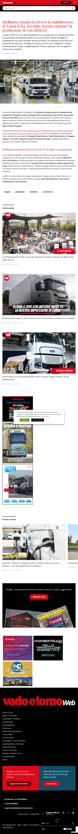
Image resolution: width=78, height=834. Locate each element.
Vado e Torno (7, 712)
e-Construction (8, 738)
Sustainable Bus (8, 725)
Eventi (16, 264)
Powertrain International (11, 731)
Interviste (17, 384)
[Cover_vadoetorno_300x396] (39, 443)
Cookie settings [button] (37, 420)
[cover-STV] (39, 484)
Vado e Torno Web (9, 715)
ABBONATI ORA (39, 597)
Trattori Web (7, 734)
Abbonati (66, 2)
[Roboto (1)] (39, 409)
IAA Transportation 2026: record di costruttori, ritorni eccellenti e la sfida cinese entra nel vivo (38, 258)
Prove (16, 323)
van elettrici (48, 192)
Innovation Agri (8, 756)
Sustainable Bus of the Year (13, 744)
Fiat (70, 123)
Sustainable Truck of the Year (13, 741)
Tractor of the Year (9, 750)
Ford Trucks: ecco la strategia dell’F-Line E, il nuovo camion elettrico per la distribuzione (35, 378)
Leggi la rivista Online (19, 783)
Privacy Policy (23, 814)
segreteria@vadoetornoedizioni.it (18, 808)
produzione (20, 192)
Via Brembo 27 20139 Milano (15, 799)
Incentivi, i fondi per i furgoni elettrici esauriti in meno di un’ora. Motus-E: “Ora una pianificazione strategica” (31, 564)
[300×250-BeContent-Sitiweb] (17, 648)
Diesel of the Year (9, 747)
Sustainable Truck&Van (11, 719)
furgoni (7, 192)
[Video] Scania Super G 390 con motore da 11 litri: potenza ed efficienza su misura (38, 318)
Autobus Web (7, 722)
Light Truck (18, 570)
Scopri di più (51, 783)
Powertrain (6, 728)
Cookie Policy (34, 814)
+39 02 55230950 (10, 803)
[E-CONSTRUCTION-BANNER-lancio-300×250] (17, 673)
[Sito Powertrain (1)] (48, 648)
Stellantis (34, 192)
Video (20, 323)
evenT (4, 760)
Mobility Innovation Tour (12, 753)
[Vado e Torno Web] (9, 2)
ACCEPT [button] (24, 420)
